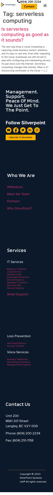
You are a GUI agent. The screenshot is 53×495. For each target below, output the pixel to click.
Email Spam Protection (18, 277)
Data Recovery (14, 274)
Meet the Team (18, 194)
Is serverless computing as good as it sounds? (25, 34)
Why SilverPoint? (19, 208)
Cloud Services (14, 271)
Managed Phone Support (19, 364)
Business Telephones (17, 359)
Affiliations (15, 187)
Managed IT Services (17, 282)
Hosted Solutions (15, 279)
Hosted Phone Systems (18, 362)
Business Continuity (16, 269)
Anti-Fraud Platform (16, 343)
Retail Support (17, 294)
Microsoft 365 (14, 285)
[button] (45, 5)
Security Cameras (15, 346)
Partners (13, 201)
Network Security (15, 288)
